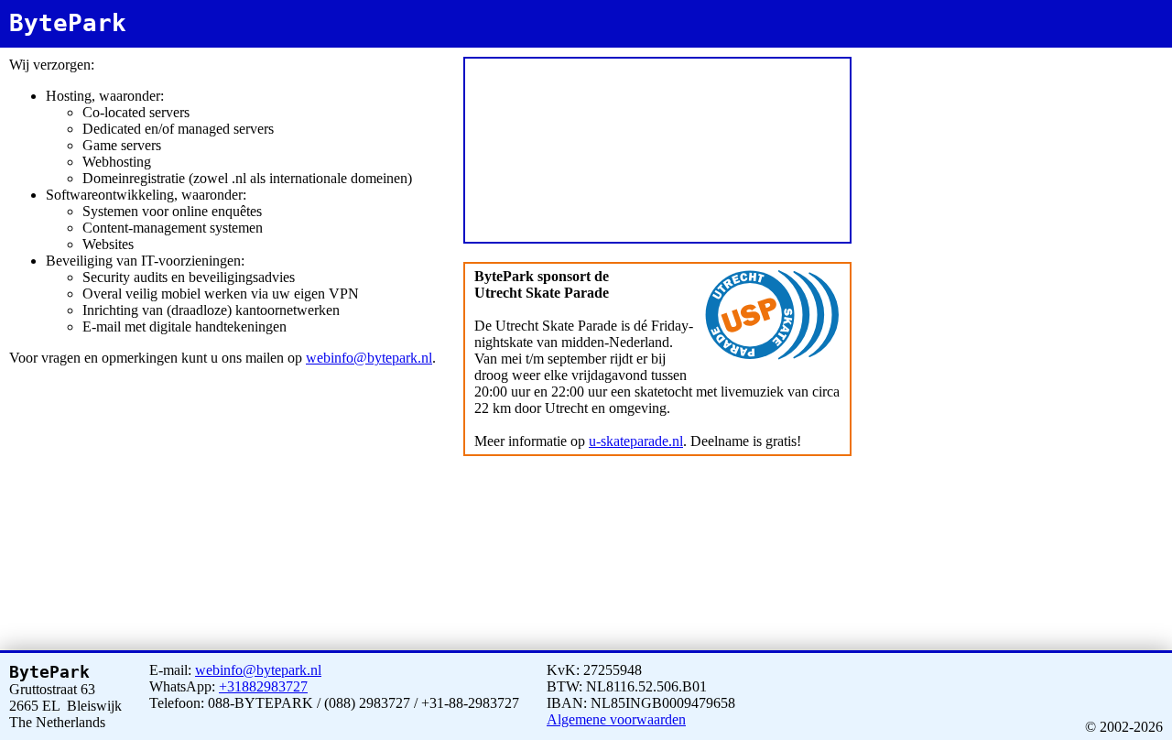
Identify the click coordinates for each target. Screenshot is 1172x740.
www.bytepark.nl (935, 52)
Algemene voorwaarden (616, 719)
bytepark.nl (887, 52)
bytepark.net (986, 52)
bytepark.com (1093, 52)
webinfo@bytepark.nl (369, 357)
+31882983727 (263, 686)
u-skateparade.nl (636, 441)
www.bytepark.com (899, 60)
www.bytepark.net (1039, 52)
